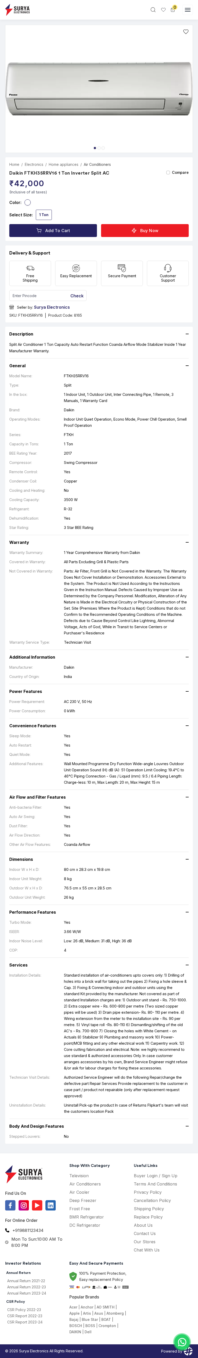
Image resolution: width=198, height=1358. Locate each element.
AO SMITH (105, 1307)
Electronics (34, 164)
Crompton (107, 1325)
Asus (98, 1313)
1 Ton (43, 214)
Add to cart (57, 230)
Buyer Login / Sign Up (155, 1175)
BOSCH (75, 1325)
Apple (74, 1313)
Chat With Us (147, 1250)
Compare (180, 172)
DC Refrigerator (84, 1225)
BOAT (106, 1319)
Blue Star (90, 1319)
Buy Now (149, 230)
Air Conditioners (97, 164)
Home (14, 164)
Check (77, 295)
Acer (73, 1307)
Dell (88, 1332)
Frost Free (79, 1208)
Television (79, 1175)
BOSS (90, 1325)
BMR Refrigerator (86, 1217)
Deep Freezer (82, 1200)
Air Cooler (79, 1192)
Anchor (87, 1307)
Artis (87, 1313)
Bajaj (73, 1319)
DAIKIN (75, 1332)
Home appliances (63, 164)
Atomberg (115, 1313)
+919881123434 (28, 1230)
